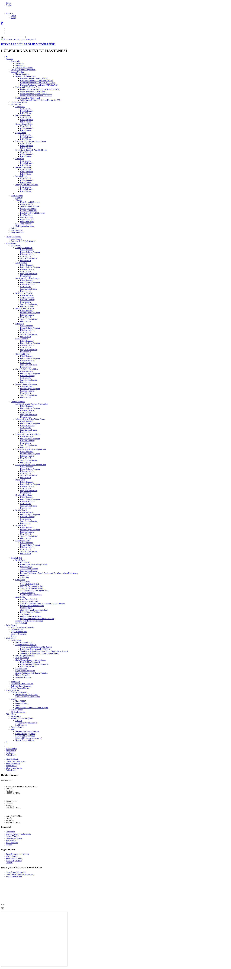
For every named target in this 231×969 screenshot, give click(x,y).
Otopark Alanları (21, 703)
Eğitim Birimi (20, 133)
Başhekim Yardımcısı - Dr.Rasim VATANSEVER (39, 85)
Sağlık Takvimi (21, 725)
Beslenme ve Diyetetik (24, 293)
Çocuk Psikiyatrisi (22, 354)
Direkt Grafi (20, 480)
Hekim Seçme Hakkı (28, 666)
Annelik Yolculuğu (27, 593)
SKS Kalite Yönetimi (23, 224)
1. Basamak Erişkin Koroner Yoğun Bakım (31, 404)
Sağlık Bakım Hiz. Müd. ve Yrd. (27, 98)
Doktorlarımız (25, 261)
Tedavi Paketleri (17, 629)
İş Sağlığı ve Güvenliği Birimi (26, 185)
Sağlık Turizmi (11, 625)
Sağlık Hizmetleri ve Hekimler (22, 627)
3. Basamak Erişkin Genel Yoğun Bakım (30, 465)
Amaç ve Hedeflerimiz (24, 68)
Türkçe (8, 3)
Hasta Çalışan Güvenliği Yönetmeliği (34, 664)
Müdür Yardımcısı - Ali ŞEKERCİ (33, 91)
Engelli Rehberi (21, 669)
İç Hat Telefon (25, 113)
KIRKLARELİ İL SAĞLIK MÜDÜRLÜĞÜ (28, 44)
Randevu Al (15, 682)
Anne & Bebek (16, 558)
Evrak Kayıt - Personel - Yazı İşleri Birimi (31, 150)
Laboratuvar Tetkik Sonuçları (22, 684)
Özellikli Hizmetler (18, 402)
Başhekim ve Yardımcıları (25, 76)
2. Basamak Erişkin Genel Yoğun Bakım (30, 449)
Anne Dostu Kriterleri (28, 599)
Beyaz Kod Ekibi (26, 219)
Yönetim (18, 200)
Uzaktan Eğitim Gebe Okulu (31, 595)
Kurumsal (9, 59)
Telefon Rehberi (17, 710)
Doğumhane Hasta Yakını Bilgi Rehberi (35, 649)
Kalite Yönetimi (17, 196)
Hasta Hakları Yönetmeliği (30, 662)
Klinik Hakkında (26, 250)
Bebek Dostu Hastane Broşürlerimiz (34, 564)
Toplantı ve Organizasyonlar (26, 723)
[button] (9, 13)
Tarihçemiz (19, 63)
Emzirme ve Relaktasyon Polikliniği (29, 621)
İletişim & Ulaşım (12, 690)
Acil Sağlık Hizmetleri (23, 248)
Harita (17, 705)
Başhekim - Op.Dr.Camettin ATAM (33, 78)
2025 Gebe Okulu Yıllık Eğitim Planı (34, 590)
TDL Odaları (25, 614)
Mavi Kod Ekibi (26, 217)
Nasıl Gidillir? (20, 701)
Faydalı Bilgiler (26, 567)
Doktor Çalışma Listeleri (20, 688)
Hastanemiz (15, 61)
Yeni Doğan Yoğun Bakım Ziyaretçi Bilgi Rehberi (39, 653)
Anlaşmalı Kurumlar (23, 677)
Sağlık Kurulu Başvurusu (25, 671)
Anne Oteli (24, 577)
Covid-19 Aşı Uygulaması (25, 734)
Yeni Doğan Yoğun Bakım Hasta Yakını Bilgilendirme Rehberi (44, 651)
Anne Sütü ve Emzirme (29, 601)
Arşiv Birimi (20, 107)
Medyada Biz (16, 716)
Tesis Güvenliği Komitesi (29, 206)
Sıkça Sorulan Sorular (28, 258)
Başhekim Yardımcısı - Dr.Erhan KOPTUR (36, 81)
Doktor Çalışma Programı (30, 252)
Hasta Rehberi (16, 640)
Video (13, 729)
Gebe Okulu (20, 580)
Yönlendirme (11, 638)
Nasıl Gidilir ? (25, 109)
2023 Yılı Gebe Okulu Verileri (31, 586)
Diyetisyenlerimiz (27, 306)
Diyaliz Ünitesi (21, 510)
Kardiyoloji (10, 753)
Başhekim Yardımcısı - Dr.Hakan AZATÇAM (37, 83)
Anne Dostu (20, 597)
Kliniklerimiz (16, 245)
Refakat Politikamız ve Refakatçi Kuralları (31, 673)
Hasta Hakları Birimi (23, 167)
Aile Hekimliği (21, 263)
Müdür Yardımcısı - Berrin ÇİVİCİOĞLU (36, 94)
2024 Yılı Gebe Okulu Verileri (31, 588)
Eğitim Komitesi (26, 204)
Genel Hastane (16, 239)
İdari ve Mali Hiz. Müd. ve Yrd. (27, 87)
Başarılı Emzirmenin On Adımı (32, 606)
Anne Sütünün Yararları (29, 569)
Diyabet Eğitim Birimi (23, 495)
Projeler (13, 228)
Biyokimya (19, 324)
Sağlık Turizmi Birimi (19, 632)
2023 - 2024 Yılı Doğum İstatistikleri (34, 610)
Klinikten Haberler (27, 254)
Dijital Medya (11, 714)
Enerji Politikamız (17, 232)
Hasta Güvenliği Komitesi (30, 202)
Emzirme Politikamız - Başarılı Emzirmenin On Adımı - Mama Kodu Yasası (49, 573)
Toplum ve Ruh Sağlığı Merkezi (23, 241)
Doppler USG (20, 525)
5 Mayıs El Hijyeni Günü (25, 736)
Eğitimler (18, 198)
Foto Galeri (24, 575)
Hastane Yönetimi (17, 72)
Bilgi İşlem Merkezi (22, 115)
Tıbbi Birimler (11, 243)
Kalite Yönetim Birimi (28, 211)
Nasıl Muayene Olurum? (24, 656)
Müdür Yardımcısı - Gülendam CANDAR (36, 96)
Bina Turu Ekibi (26, 215)
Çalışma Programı (27, 298)
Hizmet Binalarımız (13, 237)
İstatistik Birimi (21, 176)
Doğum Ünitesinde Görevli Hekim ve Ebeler (37, 619)
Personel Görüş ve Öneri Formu (27, 697)
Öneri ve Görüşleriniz (19, 692)
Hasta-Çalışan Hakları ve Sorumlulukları (30, 660)
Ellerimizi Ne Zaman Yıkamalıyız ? (28, 738)
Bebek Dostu (20, 560)
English (9, 5)
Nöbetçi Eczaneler (22, 675)
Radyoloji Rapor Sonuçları (21, 686)
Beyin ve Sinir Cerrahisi (24, 308)
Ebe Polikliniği (21, 623)
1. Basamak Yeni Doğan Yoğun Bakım (30, 419)
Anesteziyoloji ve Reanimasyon (27, 278)
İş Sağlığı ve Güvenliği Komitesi (32, 213)
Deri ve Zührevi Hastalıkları (26, 384)
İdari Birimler (16, 104)
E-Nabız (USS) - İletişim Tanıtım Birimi (30, 141)
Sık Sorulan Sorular (18, 712)
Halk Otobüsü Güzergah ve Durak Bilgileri (31, 708)
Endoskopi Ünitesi (22, 541)
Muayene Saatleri (22, 658)
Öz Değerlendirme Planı (24, 226)
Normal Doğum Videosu (24, 740)
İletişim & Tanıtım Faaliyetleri (22, 718)
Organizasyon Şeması (19, 102)
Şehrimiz (14, 636)
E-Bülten (18, 721)
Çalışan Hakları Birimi (23, 124)
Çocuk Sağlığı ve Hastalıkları (26, 369)
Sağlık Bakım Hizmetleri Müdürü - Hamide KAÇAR (40, 100)
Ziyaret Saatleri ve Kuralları (25, 645)
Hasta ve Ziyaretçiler (18, 634)
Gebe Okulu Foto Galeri (29, 584)
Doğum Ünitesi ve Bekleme (30, 616)
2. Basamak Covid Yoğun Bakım (27, 434)
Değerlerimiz (20, 65)
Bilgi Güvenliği (16, 230)
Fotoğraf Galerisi (17, 727)
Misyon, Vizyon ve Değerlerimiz (23, 70)
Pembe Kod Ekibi (27, 222)
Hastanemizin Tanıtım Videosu (27, 731)
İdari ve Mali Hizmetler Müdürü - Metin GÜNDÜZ (39, 89)
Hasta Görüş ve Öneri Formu (26, 695)
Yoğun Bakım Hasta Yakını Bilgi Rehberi (36, 647)
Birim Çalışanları (26, 111)
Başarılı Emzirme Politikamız (31, 612)
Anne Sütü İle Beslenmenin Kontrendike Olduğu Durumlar (42, 603)
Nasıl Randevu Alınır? (23, 642)
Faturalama (19, 159)
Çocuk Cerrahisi (21, 339)
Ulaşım (13, 699)
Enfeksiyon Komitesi (28, 209)
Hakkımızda (24, 562)
